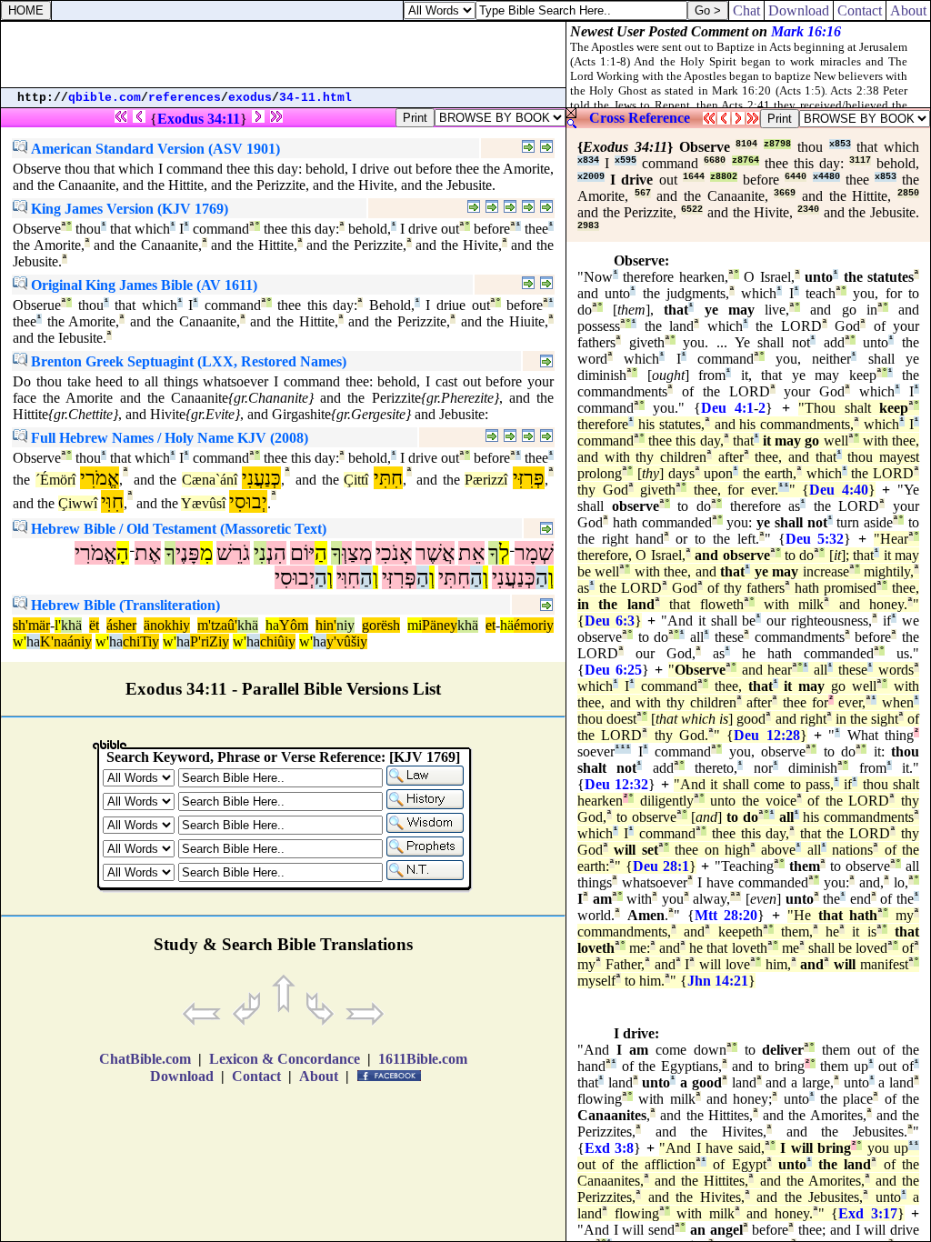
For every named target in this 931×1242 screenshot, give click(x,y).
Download (799, 10)
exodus (250, 98)
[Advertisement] (283, 54)
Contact (860, 10)
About (908, 10)
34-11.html (315, 98)
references (184, 98)
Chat (746, 10)
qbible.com (104, 98)
